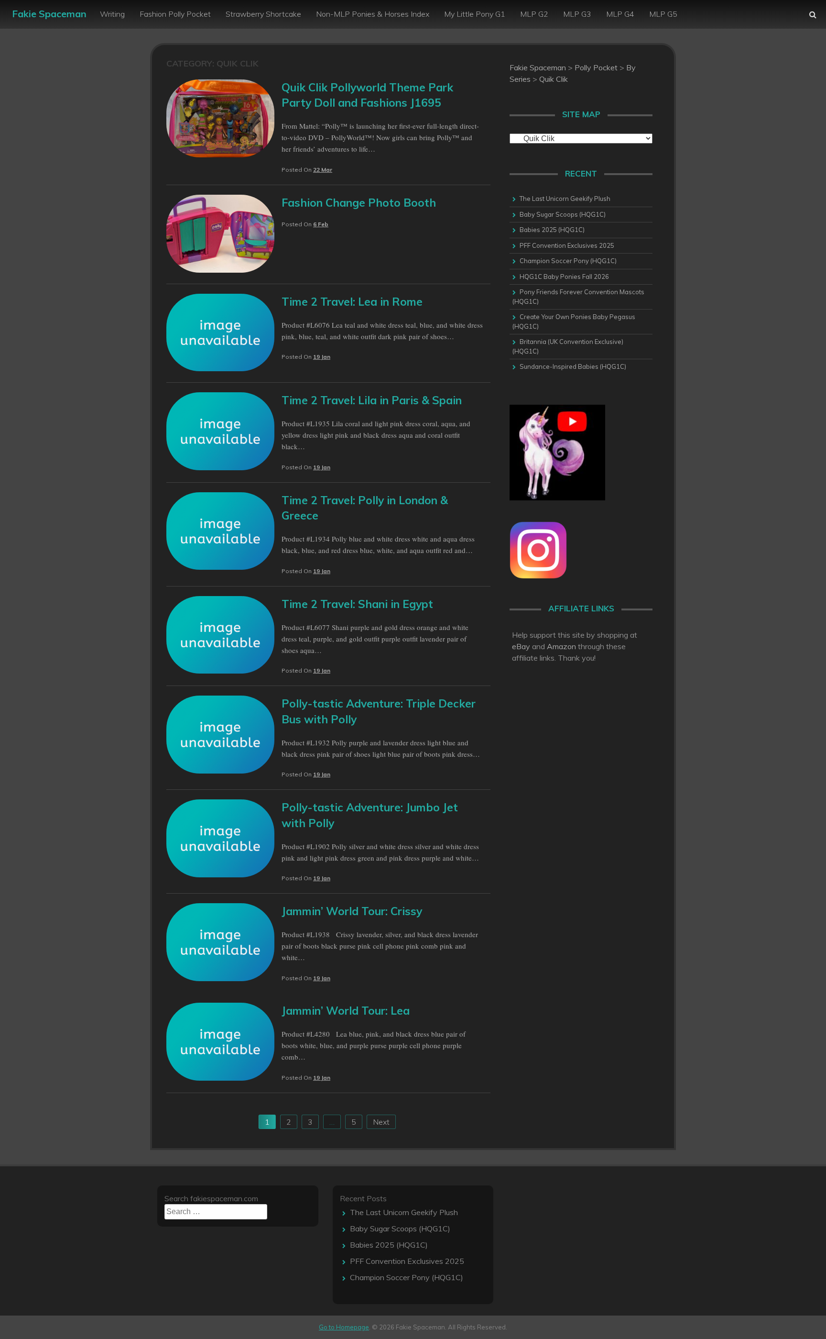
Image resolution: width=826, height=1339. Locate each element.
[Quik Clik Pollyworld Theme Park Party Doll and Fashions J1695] (220, 154)
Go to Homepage (344, 1327)
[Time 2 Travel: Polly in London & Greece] (220, 567)
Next (381, 1122)
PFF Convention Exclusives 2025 (567, 245)
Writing (112, 14)
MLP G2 (534, 14)
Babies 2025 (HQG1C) (552, 229)
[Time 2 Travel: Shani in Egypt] (220, 670)
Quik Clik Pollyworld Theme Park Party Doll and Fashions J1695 (367, 95)
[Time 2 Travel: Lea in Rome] (220, 368)
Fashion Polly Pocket (175, 14)
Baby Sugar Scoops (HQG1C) (563, 214)
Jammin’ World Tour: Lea (346, 1011)
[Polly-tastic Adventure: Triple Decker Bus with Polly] (220, 770)
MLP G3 (577, 14)
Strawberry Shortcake (263, 14)
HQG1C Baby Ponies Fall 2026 (564, 276)
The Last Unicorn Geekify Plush (565, 198)
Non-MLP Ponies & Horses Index (372, 14)
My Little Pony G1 (474, 14)
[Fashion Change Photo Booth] (220, 270)
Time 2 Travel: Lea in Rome (352, 302)
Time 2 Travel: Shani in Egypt (357, 604)
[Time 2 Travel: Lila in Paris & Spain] (220, 467)
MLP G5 (663, 14)
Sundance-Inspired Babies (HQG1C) (573, 366)
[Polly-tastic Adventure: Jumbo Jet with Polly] (220, 874)
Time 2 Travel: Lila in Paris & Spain (372, 400)
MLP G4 (620, 14)
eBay (521, 646)
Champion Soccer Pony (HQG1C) (568, 261)
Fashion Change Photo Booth (359, 203)
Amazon (561, 646)
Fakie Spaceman (49, 14)
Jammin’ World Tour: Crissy (352, 911)
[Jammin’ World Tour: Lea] (220, 1078)
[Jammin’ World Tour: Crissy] (220, 978)
